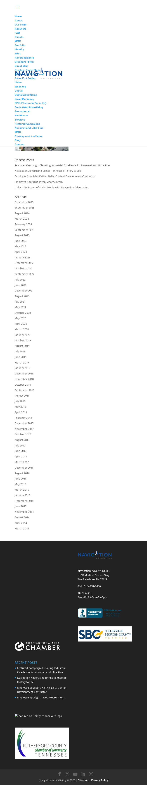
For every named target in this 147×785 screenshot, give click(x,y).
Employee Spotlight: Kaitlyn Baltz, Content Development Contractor (55, 176)
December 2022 (24, 263)
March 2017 (22, 462)
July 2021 (20, 301)
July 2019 (20, 351)
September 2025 (24, 207)
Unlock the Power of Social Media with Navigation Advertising (51, 187)
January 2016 (22, 495)
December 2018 (24, 373)
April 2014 (21, 523)
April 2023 (21, 252)
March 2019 (22, 362)
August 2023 (22, 235)
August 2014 (22, 517)
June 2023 (21, 240)
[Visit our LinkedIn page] (83, 774)
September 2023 (24, 229)
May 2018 (20, 406)
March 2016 (22, 489)
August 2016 (22, 473)
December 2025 (24, 202)
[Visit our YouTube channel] (75, 774)
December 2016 (24, 467)
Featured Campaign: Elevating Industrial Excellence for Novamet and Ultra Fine (62, 165)
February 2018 (23, 418)
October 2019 (23, 340)
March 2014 (22, 528)
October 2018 (23, 384)
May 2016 (20, 484)
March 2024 (22, 218)
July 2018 (20, 401)
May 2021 (20, 307)
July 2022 (20, 279)
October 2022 (23, 268)
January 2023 (22, 257)
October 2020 (23, 312)
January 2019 (22, 368)
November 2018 (24, 379)
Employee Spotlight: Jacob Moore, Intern (39, 182)
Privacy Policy (99, 780)
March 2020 (22, 329)
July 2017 (20, 445)
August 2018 (22, 395)
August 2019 (22, 346)
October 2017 (23, 434)
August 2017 (22, 440)
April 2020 (21, 323)
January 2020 (22, 335)
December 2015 (24, 501)
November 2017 (24, 428)
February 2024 (23, 224)
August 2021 (22, 296)
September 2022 (24, 274)
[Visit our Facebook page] (59, 774)
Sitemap (83, 780)
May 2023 (20, 246)
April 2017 (21, 456)
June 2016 (21, 478)
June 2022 (21, 285)
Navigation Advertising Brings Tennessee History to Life (48, 170)
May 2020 (20, 318)
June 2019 (21, 357)
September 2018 (24, 390)
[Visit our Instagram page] (91, 774)
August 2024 (22, 213)
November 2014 (24, 511)
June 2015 (21, 506)
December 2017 (24, 423)
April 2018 (21, 412)
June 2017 (21, 451)
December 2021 (24, 290)
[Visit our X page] (67, 774)
